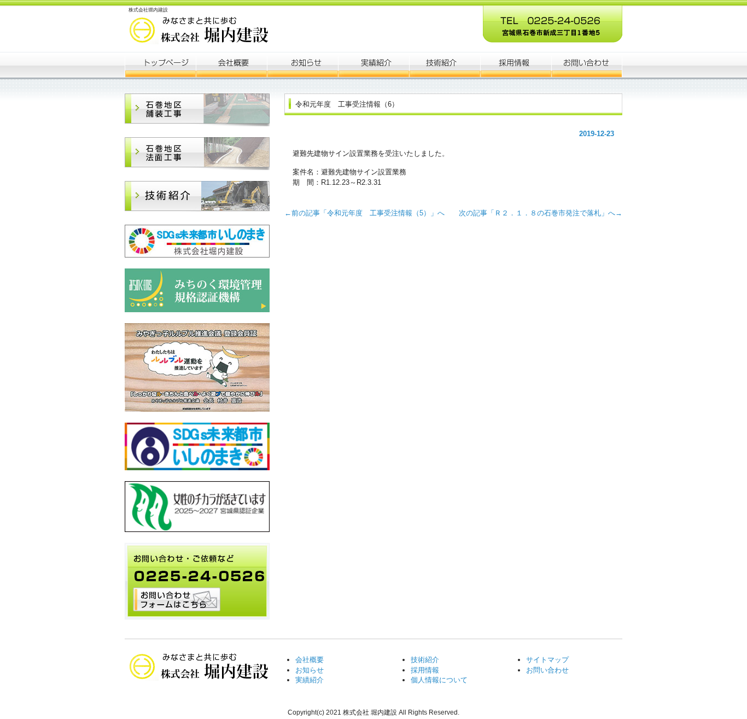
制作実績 (373, 64)
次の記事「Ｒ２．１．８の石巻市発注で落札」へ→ (537, 213)
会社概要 (231, 64)
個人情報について (439, 680)
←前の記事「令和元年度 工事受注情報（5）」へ (368, 213)
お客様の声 (444, 64)
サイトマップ (547, 660)
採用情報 (425, 670)
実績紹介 (309, 680)
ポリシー (515, 64)
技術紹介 (425, 660)
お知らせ (302, 64)
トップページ (160, 64)
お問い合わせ (547, 670)
